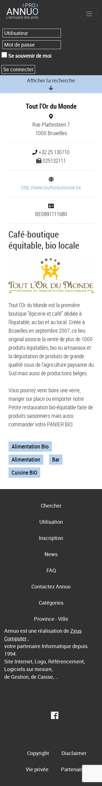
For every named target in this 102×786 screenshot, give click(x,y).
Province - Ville (51, 618)
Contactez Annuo (51, 586)
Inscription (51, 538)
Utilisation (51, 521)
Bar (56, 459)
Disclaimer (73, 753)
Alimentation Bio (30, 446)
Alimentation (26, 459)
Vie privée (37, 769)
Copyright (38, 753)
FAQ (51, 570)
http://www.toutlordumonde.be (51, 187)
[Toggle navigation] (89, 13)
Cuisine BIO (24, 472)
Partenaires (74, 769)
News (51, 554)
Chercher (51, 505)
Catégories (51, 602)
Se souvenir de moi (29, 55)
